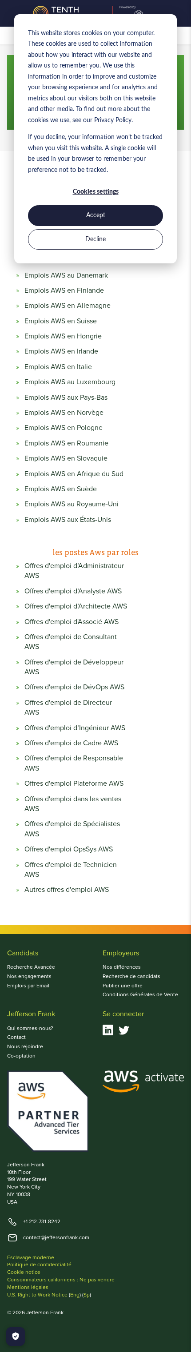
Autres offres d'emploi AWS (66, 890)
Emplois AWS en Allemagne (67, 305)
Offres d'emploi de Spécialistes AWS (72, 829)
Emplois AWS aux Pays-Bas (65, 397)
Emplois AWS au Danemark (66, 275)
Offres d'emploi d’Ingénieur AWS (74, 728)
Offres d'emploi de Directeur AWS (68, 707)
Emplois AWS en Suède (60, 489)
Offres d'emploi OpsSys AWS (68, 849)
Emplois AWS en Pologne (63, 428)
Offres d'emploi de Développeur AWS (73, 667)
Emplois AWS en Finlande (64, 290)
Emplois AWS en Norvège (63, 413)
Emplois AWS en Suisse (60, 321)
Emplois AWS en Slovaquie (65, 458)
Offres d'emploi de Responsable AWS (73, 763)
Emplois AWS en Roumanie (66, 443)
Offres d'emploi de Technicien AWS (70, 869)
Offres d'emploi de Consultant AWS (70, 642)
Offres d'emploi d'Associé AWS (71, 622)
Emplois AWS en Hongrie (63, 336)
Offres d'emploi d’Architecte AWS (75, 606)
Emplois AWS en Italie (58, 367)
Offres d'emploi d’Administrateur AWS (74, 571)
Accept (95, 215)
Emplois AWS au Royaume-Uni (71, 504)
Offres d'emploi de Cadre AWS (71, 743)
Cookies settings (96, 192)
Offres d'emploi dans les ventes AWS (72, 804)
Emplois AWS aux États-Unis (67, 520)
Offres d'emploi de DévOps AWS (74, 687)
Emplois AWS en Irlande (61, 351)
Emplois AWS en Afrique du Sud (73, 474)
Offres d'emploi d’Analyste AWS (73, 591)
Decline (95, 239)
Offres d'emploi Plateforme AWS (73, 783)
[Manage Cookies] (15, 1336)
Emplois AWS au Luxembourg (69, 382)
